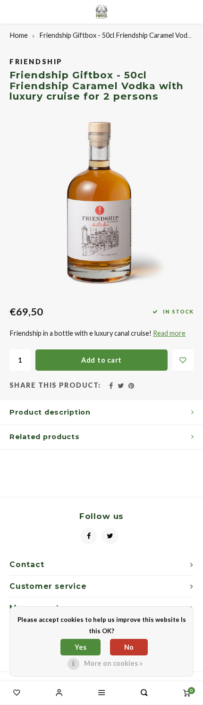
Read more (169, 333)
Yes (80, 647)
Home (18, 35)
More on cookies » (113, 663)
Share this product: (55, 385)
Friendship (36, 62)
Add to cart (101, 360)
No (129, 647)
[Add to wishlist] (183, 360)
